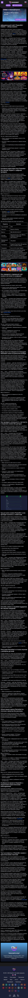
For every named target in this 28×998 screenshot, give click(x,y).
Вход (11, 979)
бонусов (7, 102)
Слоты (16, 979)
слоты (14, 33)
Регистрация (3, 59)
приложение (19, 818)
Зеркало (5, 979)
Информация (10, 981)
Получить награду (20, 19)
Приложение (21, 977)
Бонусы (5, 977)
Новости (22, 979)
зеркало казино (7, 312)
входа (9, 178)
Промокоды (18, 981)
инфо (8, 211)
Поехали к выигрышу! (14, 956)
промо (19, 642)
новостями (24, 899)
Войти (8, 5)
